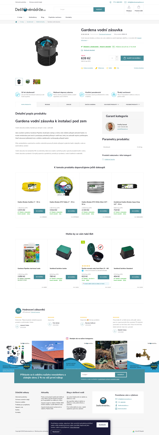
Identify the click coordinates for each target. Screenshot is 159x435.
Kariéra (17, 410)
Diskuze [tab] (68, 104)
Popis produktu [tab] (26, 104)
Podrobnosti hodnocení (105, 34)
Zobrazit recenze (35, 312)
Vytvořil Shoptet (139, 431)
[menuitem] (21, 17)
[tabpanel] (31, 195)
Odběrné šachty (110, 159)
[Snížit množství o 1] (116, 59)
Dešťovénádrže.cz (123, 405)
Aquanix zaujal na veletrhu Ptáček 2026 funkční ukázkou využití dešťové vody (52, 403)
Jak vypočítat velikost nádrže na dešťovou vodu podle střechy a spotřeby (76, 402)
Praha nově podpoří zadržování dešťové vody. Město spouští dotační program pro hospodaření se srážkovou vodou (52, 398)
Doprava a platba (20, 402)
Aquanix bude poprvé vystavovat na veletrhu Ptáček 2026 (51, 408)
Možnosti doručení (89, 50)
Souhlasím (102, 425)
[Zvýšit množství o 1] (116, 57)
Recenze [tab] (47, 104)
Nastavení (56, 432)
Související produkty (110, 104)
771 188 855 (121, 402)
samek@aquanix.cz (122, 129)
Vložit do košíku (134, 58)
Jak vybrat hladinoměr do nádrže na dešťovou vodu (77, 397)
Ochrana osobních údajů (35, 2)
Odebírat (120, 375)
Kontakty (18, 412)
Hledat (99, 9)
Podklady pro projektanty (22, 404)
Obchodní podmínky (20, 2)
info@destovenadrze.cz (125, 399)
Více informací (74, 427)
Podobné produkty (132, 104)
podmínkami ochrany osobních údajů (108, 379)
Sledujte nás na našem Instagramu (81, 339)
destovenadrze (122, 409)
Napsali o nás (19, 407)
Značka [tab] (90, 104)
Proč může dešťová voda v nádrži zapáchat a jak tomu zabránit (76, 408)
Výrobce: (139, 68)
